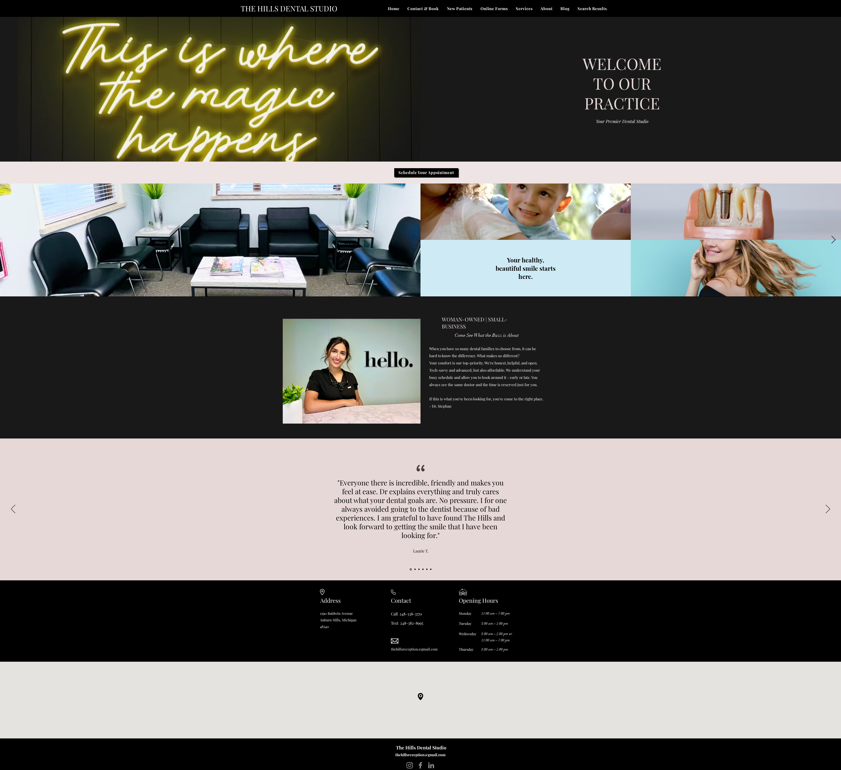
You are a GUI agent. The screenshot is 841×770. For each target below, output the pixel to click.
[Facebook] (420, 765)
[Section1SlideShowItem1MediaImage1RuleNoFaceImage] (411, 569)
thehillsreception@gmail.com (420, 754)
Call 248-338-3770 (406, 614)
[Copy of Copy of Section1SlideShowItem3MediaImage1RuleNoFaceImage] (415, 569)
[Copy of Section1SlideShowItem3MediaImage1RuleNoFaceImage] (423, 569)
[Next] (828, 509)
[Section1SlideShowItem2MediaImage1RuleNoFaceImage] (427, 569)
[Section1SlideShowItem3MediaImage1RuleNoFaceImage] (430, 569)
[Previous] (13, 509)
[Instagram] (409, 765)
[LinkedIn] (431, 765)
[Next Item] (833, 240)
